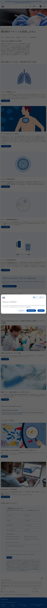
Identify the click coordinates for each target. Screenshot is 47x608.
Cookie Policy (28, 306)
